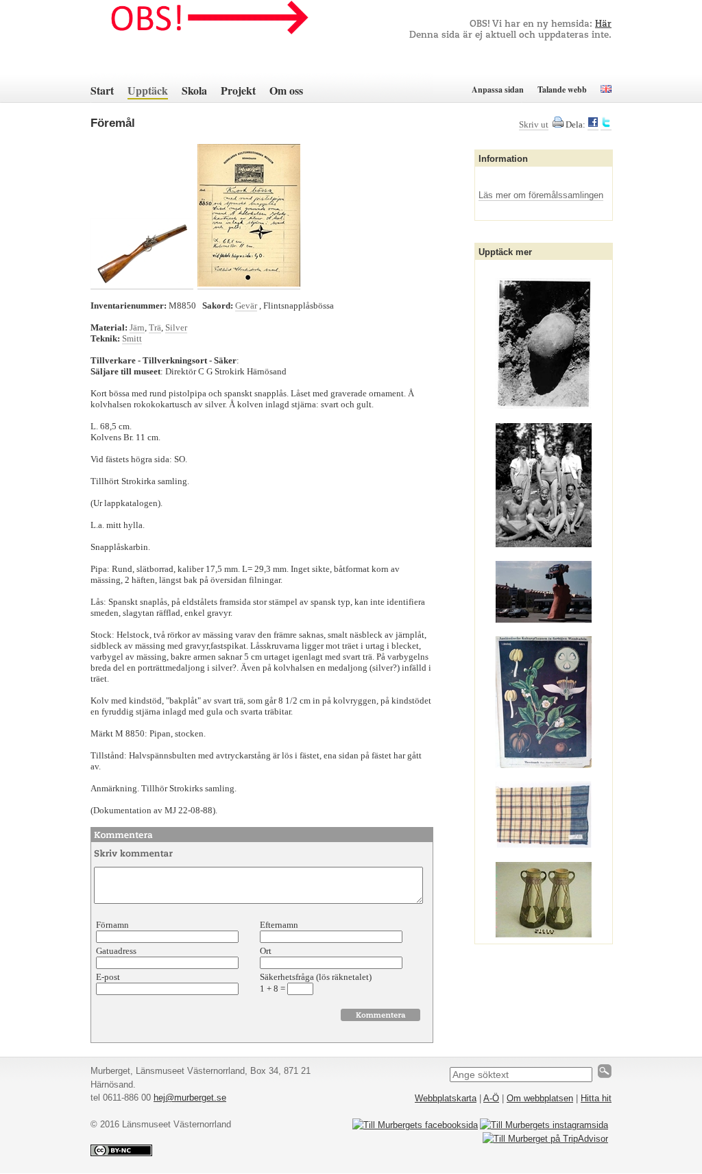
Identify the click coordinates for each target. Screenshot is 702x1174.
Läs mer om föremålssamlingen (541, 195)
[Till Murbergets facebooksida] (415, 1125)
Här (603, 24)
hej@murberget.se (190, 1097)
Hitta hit (596, 1098)
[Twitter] (606, 124)
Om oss (286, 90)
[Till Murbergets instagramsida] (544, 1125)
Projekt (238, 90)
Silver (176, 327)
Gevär (246, 305)
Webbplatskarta (445, 1098)
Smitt (132, 338)
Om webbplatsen (540, 1098)
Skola (194, 90)
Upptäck (148, 90)
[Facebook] (593, 124)
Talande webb (562, 89)
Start (102, 90)
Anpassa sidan (498, 89)
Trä (155, 327)
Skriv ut (533, 124)
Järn (137, 327)
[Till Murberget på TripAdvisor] (545, 1139)
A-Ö (491, 1098)
